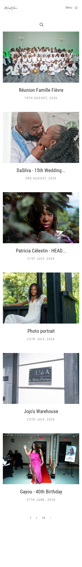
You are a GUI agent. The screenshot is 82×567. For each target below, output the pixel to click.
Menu (69, 7)
